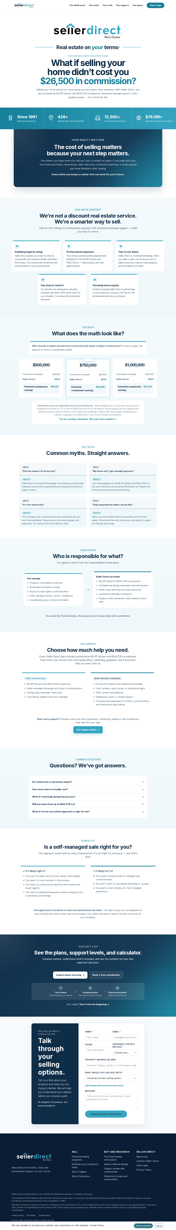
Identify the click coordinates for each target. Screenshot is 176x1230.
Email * (116, 1032)
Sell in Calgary (79, 1171)
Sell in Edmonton (81, 1176)
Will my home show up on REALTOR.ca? (53, 804)
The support (122, 5)
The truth (107, 5)
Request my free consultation (106, 1114)
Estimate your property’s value (85, 1166)
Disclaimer (31, 1215)
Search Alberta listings (116, 1164)
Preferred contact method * (124, 1045)
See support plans (88, 729)
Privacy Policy (143, 1169)
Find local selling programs (80, 1158)
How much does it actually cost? (50, 789)
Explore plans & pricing (70, 975)
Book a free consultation (106, 975)
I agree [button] (158, 1225)
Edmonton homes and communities (115, 1178)
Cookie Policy (44, 1215)
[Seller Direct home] (24, 5)
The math (94, 5)
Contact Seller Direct (147, 1161)
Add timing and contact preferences (104, 1085)
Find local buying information (113, 1158)
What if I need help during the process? (53, 796)
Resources (142, 1156)
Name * (89, 1032)
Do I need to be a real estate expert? (52, 782)
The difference (77, 5)
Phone (88, 1044)
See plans (138, 5)
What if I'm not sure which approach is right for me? (61, 811)
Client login (155, 5)
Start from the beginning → (94, 1004)
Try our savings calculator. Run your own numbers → (88, 419)
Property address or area (100, 1059)
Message (90, 1091)
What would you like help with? (104, 1072)
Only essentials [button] (143, 1225)
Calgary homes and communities (114, 1170)
